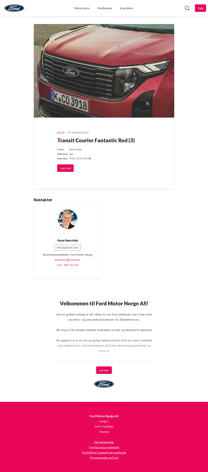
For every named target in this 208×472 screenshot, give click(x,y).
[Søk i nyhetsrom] (187, 8)
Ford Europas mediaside (104, 447)
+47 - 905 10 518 (67, 265)
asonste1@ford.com (67, 260)
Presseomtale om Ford (104, 457)
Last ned (65, 168)
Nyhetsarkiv (82, 8)
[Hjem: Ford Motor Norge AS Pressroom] (14, 8)
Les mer (104, 370)
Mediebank (105, 8)
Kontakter (126, 8)
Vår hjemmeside (104, 442)
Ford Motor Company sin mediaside (104, 452)
